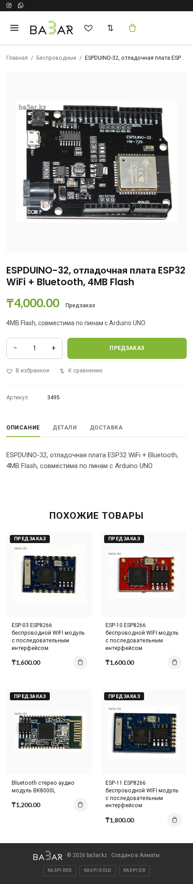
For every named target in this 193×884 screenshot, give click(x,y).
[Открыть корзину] (132, 28)
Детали (65, 427)
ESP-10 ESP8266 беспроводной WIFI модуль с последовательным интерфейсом (142, 636)
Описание (23, 427)
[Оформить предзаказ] (80, 662)
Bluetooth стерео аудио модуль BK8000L (43, 787)
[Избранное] (88, 28)
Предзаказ (127, 348)
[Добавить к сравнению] (78, 542)
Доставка (106, 427)
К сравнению (85, 370)
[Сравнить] (110, 28)
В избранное (32, 370)
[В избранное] (78, 558)
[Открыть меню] (14, 27)
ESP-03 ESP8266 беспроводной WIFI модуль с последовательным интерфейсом (48, 636)
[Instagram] (9, 5)
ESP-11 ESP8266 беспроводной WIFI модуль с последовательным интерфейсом (142, 794)
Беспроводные (56, 58)
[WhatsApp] (20, 5)
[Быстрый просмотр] (78, 574)
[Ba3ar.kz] (47, 855)
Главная (17, 58)
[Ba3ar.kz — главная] (52, 28)
